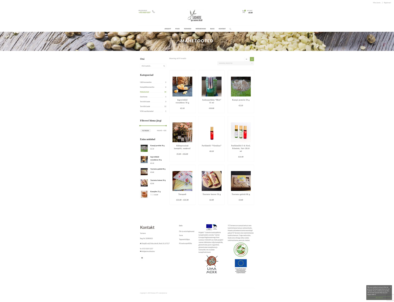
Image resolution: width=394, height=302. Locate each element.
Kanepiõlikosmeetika (147, 87)
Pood (177, 29)
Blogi (212, 29)
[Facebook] (142, 258)
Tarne (181, 235)
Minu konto (376, 2)
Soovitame (143, 97)
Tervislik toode (145, 101)
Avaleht (168, 29)
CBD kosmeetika (145, 82)
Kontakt (222, 29)
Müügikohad (201, 29)
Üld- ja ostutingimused (186, 231)
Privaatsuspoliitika (185, 243)
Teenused (187, 29)
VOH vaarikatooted (146, 111)
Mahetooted (144, 92)
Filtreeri (145, 130)
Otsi (164, 66)
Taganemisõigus (184, 239)
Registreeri (387, 2)
